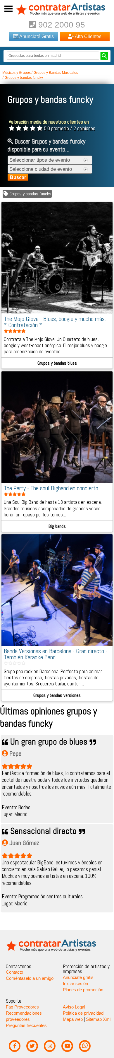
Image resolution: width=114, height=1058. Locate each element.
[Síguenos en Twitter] (32, 1046)
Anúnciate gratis (78, 977)
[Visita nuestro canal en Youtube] (67, 1046)
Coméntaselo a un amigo (29, 978)
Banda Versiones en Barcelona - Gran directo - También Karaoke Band (55, 654)
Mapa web (73, 1019)
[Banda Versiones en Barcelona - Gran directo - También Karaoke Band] (57, 644)
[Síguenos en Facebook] (14, 1046)
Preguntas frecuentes (26, 1025)
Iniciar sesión (75, 983)
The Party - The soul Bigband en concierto (51, 488)
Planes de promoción (83, 989)
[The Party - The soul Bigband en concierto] (57, 481)
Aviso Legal (74, 1007)
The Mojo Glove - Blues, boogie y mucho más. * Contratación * (55, 322)
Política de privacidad (83, 1013)
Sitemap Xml (98, 1019)
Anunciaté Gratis (36, 36)
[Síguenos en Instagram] (49, 1046)
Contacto (14, 972)
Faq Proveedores (22, 1007)
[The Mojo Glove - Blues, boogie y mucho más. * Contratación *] (57, 312)
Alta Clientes (87, 36)
